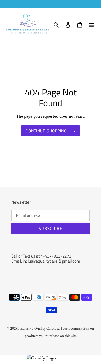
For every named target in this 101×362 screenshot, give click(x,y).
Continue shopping (46, 131)
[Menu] (91, 24)
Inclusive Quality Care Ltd (40, 328)
